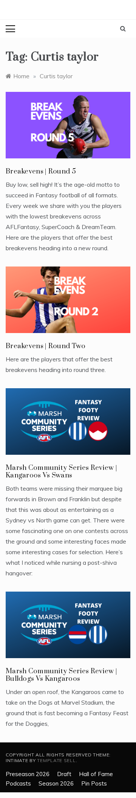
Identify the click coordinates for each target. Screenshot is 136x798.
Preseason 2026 (27, 774)
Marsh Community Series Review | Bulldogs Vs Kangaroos (61, 675)
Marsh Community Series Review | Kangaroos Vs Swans (61, 471)
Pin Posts (94, 783)
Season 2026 (56, 783)
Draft (64, 774)
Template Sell (56, 760)
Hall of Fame (96, 774)
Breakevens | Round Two (46, 346)
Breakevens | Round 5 (41, 171)
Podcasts (18, 783)
